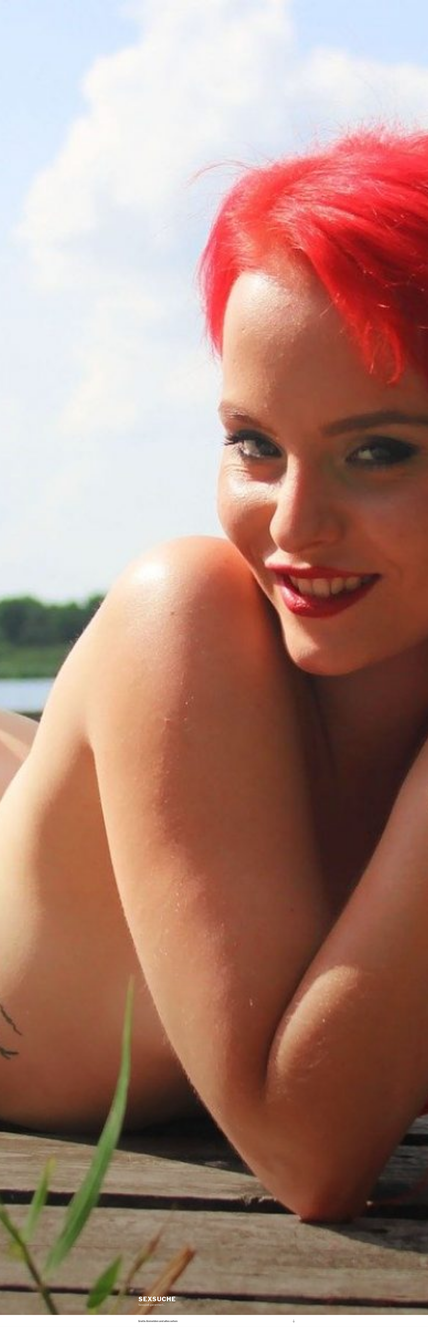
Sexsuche (157, 1299)
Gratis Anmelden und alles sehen (158, 1321)
